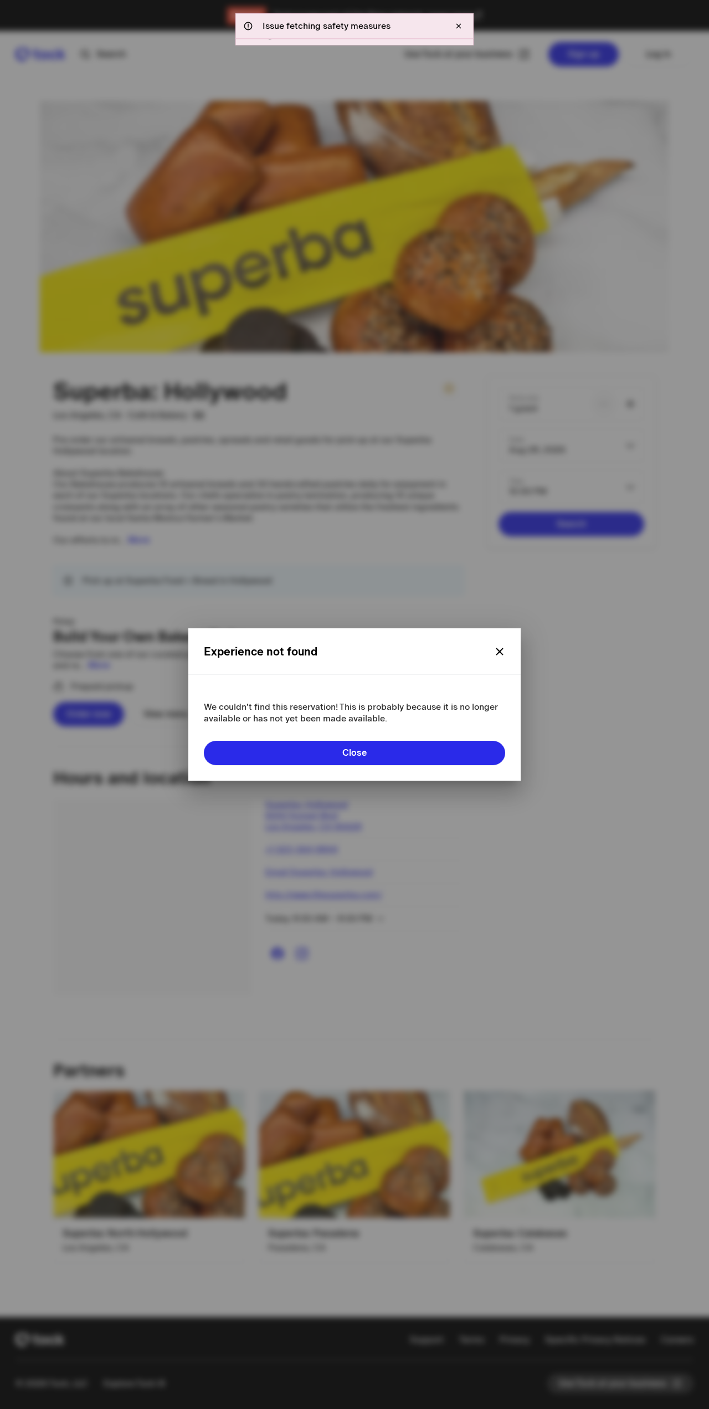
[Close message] (458, 26)
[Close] (499, 651)
